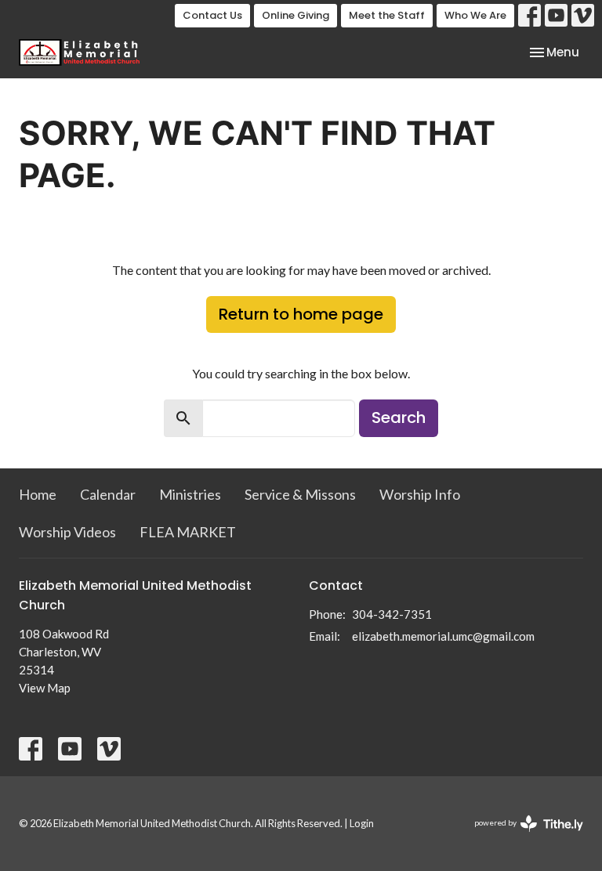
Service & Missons (300, 494)
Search (399, 417)
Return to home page (301, 314)
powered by (521, 836)
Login (362, 823)
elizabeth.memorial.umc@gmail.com (443, 636)
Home (37, 494)
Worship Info (419, 494)
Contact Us (212, 15)
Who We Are (475, 15)
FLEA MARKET (188, 531)
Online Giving (295, 15)
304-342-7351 (392, 614)
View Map (45, 688)
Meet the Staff (387, 15)
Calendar (108, 494)
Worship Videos (67, 531)
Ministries (190, 494)
